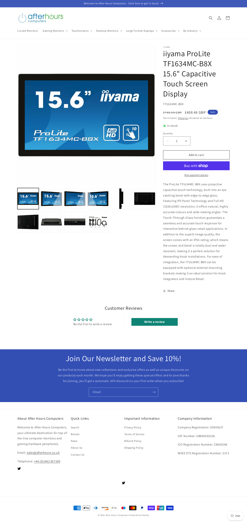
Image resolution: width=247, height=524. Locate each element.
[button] (54, 31)
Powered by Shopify (139, 515)
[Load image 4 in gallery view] (98, 198)
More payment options (196, 175)
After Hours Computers (117, 515)
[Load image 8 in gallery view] (51, 222)
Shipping (183, 118)
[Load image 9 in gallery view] (74, 222)
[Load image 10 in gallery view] (98, 222)
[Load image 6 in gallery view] (144, 198)
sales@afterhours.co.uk (43, 453)
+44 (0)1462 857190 (47, 461)
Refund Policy (132, 441)
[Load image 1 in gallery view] (28, 198)
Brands (75, 434)
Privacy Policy (132, 427)
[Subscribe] (154, 392)
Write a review (154, 322)
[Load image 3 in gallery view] (74, 198)
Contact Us (78, 454)
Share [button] (171, 291)
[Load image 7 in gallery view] (28, 222)
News (74, 441)
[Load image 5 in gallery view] (121, 198)
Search (75, 427)
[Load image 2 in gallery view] (51, 198)
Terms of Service (134, 434)
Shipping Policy (133, 447)
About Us (76, 447)
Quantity (168, 133)
